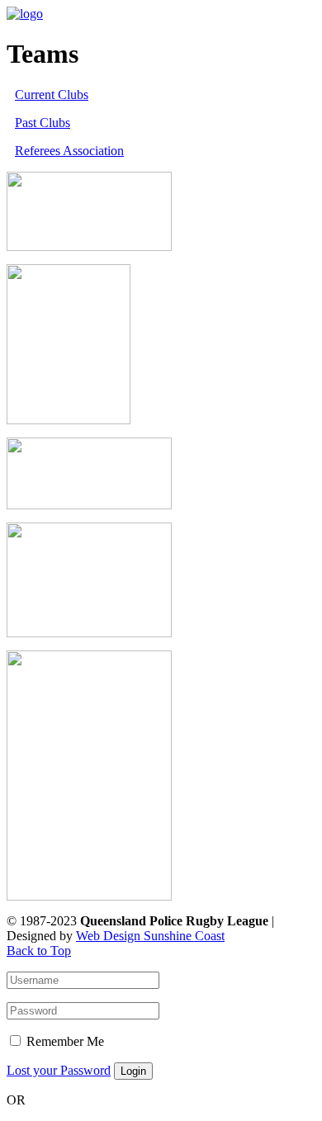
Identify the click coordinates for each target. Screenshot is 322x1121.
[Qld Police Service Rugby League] (25, 14)
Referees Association (69, 151)
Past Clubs (42, 123)
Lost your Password (59, 1070)
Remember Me (65, 1041)
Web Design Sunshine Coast (150, 936)
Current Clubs (51, 95)
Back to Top (39, 951)
